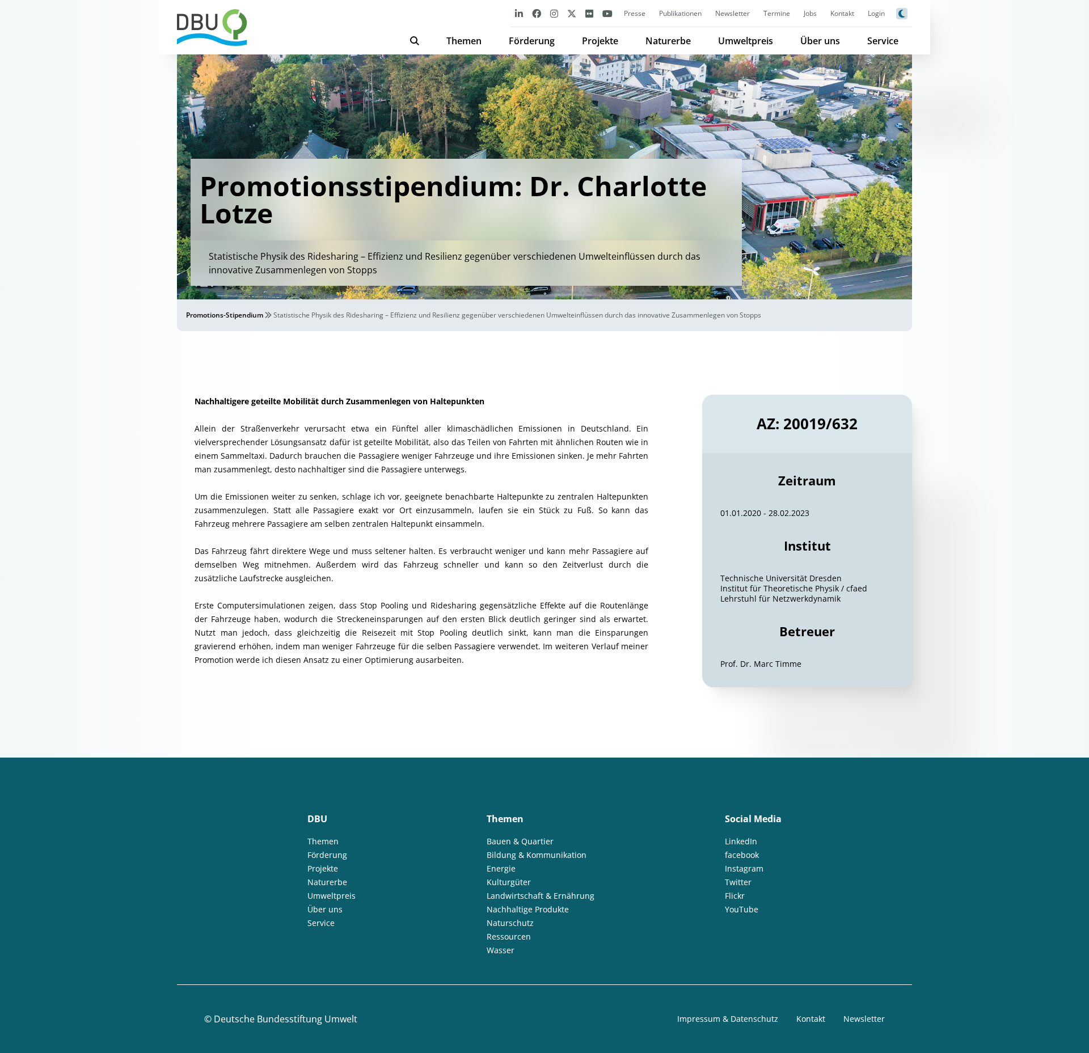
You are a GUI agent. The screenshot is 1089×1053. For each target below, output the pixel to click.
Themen (464, 41)
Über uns (820, 41)
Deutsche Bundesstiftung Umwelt (285, 1019)
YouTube (741, 909)
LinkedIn (741, 841)
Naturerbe (668, 41)
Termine (776, 13)
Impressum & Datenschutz (727, 1018)
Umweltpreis (745, 41)
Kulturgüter (509, 882)
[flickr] (589, 13)
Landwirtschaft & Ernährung (540, 895)
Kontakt (842, 13)
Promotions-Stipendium (224, 315)
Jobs (810, 13)
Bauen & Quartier (520, 841)
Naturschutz (510, 922)
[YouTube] (607, 13)
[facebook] (536, 13)
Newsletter (732, 13)
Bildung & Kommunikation (536, 854)
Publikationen (680, 13)
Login (876, 13)
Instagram (744, 868)
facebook (742, 854)
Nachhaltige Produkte (528, 909)
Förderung (532, 41)
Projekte (600, 41)
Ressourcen (509, 936)
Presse (634, 13)
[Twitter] (572, 13)
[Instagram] (554, 13)
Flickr (735, 895)
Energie (501, 868)
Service (882, 41)
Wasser (500, 950)
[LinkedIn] (518, 13)
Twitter (738, 882)
